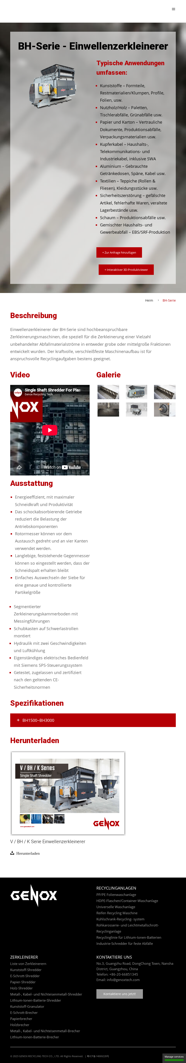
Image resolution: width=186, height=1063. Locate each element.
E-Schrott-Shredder (25, 976)
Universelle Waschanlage (115, 907)
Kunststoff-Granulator (27, 1006)
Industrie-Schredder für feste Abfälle (124, 943)
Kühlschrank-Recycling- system (120, 919)
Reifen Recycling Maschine (116, 913)
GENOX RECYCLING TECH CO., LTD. (39, 1056)
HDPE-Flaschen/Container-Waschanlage (127, 900)
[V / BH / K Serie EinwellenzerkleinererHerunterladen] (68, 792)
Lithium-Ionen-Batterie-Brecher (34, 1037)
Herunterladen (27, 853)
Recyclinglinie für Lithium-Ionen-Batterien (128, 937)
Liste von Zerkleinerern (28, 963)
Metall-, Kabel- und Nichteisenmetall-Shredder (46, 994)
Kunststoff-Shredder (26, 969)
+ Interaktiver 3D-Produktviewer (126, 270)
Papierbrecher (21, 1018)
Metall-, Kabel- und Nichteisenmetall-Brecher (45, 1031)
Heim (149, 300)
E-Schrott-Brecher (24, 1012)
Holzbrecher (19, 1024)
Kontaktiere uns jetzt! (119, 994)
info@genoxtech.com (123, 979)
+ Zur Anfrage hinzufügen (119, 252)
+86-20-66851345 (123, 974)
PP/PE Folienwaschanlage (116, 894)
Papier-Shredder (23, 982)
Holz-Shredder (21, 988)
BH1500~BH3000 (38, 720)
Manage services (174, 1056)
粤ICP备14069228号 (98, 1056)
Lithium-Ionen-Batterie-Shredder (35, 1000)
